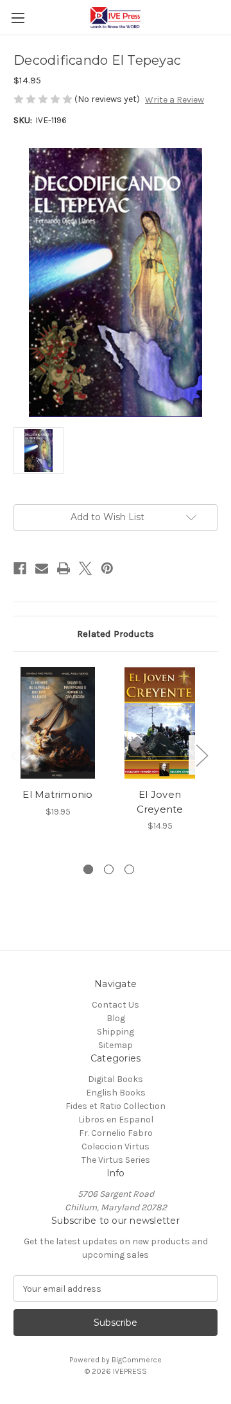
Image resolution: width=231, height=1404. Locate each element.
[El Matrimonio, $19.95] (57, 723)
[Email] (41, 568)
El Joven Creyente (160, 801)
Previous (17, 754)
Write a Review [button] (174, 99)
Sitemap (115, 1045)
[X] (85, 568)
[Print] (63, 568)
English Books (116, 1092)
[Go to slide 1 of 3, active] (88, 869)
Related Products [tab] (115, 633)
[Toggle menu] (17, 17)
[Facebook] (19, 568)
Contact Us (115, 1004)
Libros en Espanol (115, 1119)
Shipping (115, 1031)
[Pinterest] (107, 568)
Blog (116, 1018)
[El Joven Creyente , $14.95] (159, 723)
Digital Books (115, 1079)
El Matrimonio (57, 794)
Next (201, 754)
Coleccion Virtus (115, 1146)
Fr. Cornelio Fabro (116, 1133)
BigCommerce (137, 1359)
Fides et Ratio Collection (115, 1106)
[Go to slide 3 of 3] (129, 869)
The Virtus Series (115, 1159)
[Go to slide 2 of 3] (109, 869)
